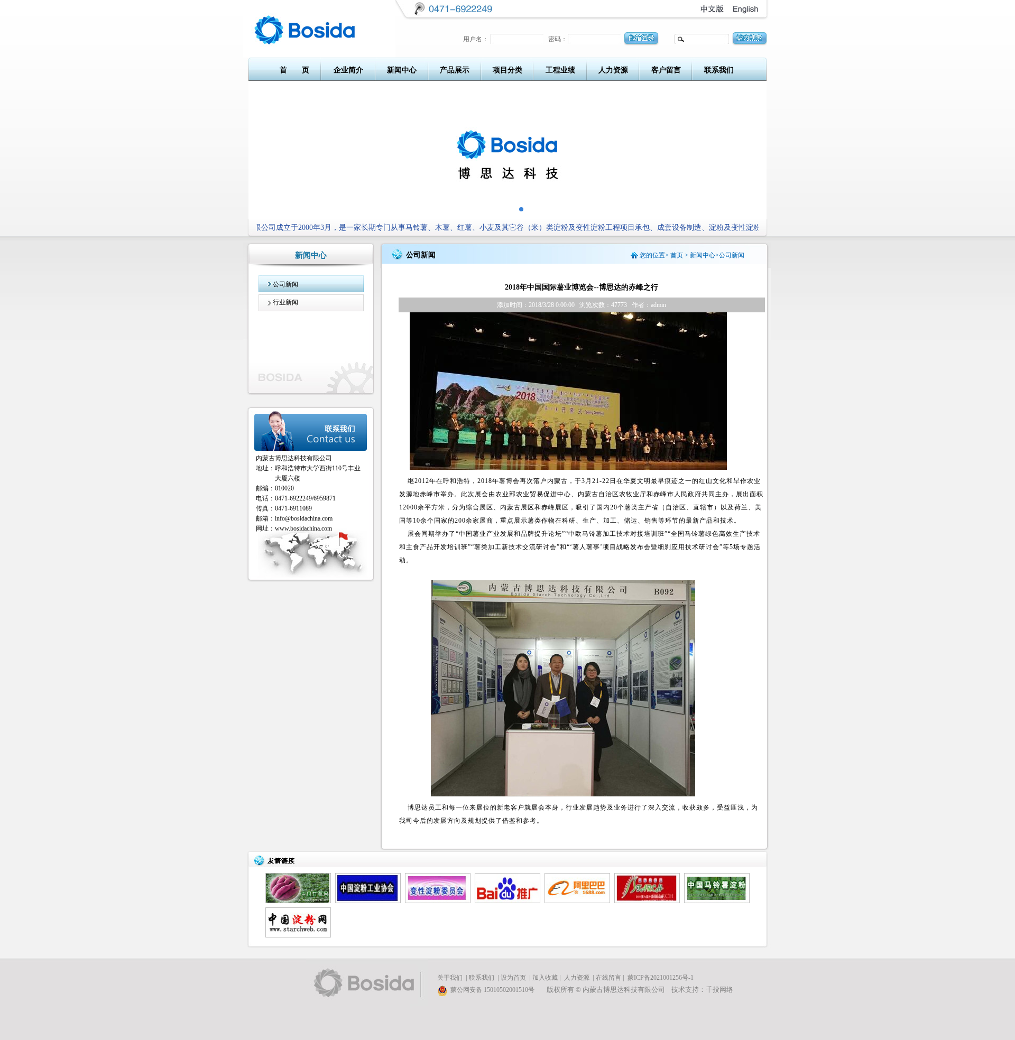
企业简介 (348, 70)
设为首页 (513, 977)
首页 (676, 255)
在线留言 (608, 977)
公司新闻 (285, 284)
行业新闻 (285, 302)
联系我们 (719, 70)
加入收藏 (545, 977)
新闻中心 (402, 70)
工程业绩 (560, 70)
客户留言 (666, 70)
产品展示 (454, 70)
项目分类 (507, 70)
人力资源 (613, 70)
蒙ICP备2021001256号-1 (661, 977)
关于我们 (450, 977)
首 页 (294, 70)
